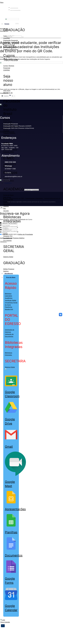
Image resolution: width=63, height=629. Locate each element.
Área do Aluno (10, 277)
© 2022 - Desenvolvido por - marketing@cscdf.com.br (31, 198)
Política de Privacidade (7, 132)
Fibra (1, 2)
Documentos (13, 555)
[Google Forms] (11, 572)
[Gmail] (11, 440)
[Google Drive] (11, 413)
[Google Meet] (15, 475)
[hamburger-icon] (17, 23)
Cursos (7, 24)
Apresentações (15, 509)
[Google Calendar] (11, 599)
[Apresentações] (11, 503)
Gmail (9, 446)
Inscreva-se (3, 241)
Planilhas (11, 532)
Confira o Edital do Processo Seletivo (12, 238)
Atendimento (9, 273)
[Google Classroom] (11, 386)
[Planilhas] (11, 526)
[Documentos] (11, 549)
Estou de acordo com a (17, 234)
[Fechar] (1, 207)
